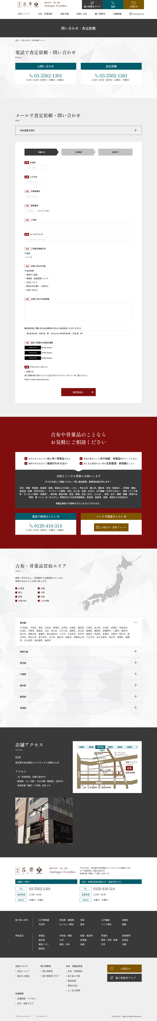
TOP (16, 40)
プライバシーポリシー (23, 1016)
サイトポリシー (41, 1016)
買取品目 (19, 935)
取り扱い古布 (21, 919)
